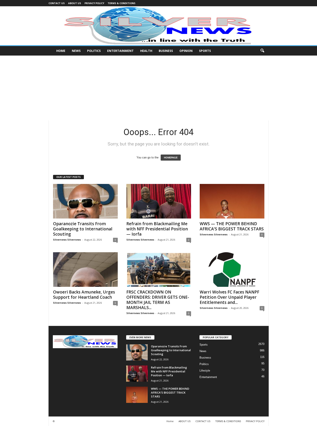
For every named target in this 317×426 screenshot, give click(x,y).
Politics (94, 51)
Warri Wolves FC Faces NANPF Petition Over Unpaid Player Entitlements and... (229, 297)
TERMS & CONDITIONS (121, 3)
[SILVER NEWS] (158, 25)
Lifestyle (204, 370)
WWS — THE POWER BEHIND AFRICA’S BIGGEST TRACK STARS (232, 226)
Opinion (186, 51)
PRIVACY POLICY (94, 3)
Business (166, 51)
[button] (262, 51)
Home (60, 51)
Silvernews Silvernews (67, 239)
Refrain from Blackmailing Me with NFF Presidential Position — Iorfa (157, 229)
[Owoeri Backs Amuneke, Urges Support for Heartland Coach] (85, 269)
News (76, 51)
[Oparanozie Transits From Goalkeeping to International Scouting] (85, 201)
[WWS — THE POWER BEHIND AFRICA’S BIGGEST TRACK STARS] (232, 201)
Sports (205, 51)
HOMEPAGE (170, 157)
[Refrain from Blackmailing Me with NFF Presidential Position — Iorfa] (158, 201)
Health (146, 51)
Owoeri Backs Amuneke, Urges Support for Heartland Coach (84, 294)
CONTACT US (57, 3)
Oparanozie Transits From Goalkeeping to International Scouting (82, 229)
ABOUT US (74, 3)
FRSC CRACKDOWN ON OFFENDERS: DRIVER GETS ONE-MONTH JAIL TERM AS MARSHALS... (157, 299)
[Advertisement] (158, 88)
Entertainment (120, 51)
